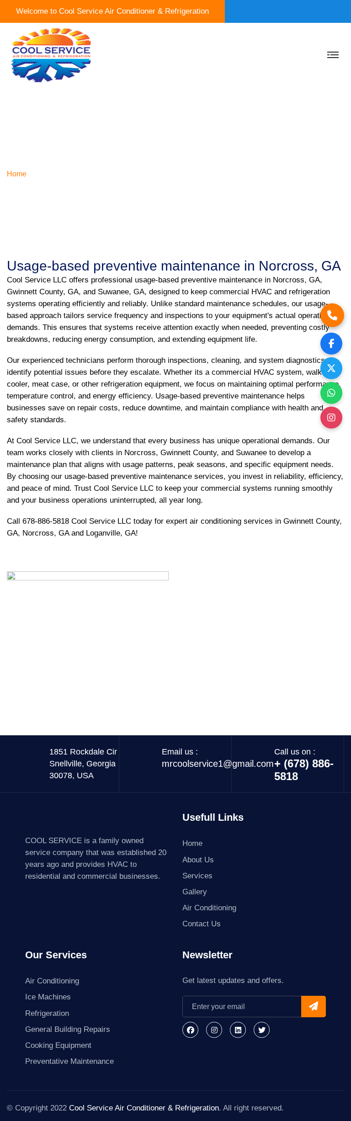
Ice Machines (48, 997)
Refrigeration (47, 1013)
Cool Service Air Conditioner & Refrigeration (144, 1108)
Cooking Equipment (58, 1045)
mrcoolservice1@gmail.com (218, 764)
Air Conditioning (209, 907)
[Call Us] (332, 315)
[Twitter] (262, 1030)
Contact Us (201, 923)
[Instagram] (214, 1030)
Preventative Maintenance (69, 1061)
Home (17, 174)
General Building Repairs (67, 1029)
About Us (198, 859)
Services (197, 875)
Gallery (194, 891)
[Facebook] (190, 1030)
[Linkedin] (238, 1030)
